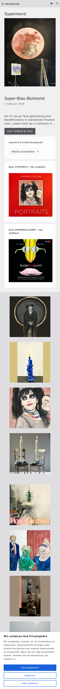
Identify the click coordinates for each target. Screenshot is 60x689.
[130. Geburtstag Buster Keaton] (30, 335)
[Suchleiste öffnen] (57, 3)
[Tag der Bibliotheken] (30, 614)
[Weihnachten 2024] (30, 471)
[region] (30, 660)
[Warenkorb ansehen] (51, 3)
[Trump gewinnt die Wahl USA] (30, 568)
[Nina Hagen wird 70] (30, 426)
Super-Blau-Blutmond (24, 98)
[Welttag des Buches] (30, 380)
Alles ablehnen (30, 683)
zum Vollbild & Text (19, 131)
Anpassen (30, 675)
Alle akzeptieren (30, 667)
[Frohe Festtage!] (30, 523)
